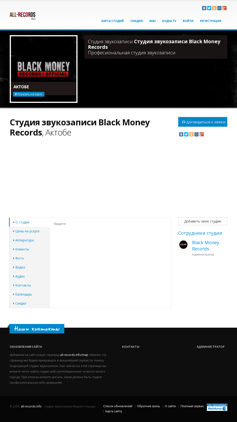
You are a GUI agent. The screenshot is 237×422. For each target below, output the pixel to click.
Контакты (22, 285)
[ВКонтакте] (204, 8)
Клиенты (21, 249)
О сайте (170, 406)
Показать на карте (29, 94)
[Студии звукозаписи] (22, 14)
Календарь (23, 294)
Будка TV (169, 21)
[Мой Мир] (219, 8)
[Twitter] (209, 8)
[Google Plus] (224, 8)
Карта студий (112, 21)
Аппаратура (24, 240)
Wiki (152, 21)
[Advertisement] (90, 180)
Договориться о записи (205, 122)
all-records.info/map (74, 355)
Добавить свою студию (202, 221)
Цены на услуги (26, 231)
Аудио (19, 276)
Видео (19, 267)
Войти (188, 21)
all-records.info (31, 406)
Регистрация (210, 21)
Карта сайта (113, 411)
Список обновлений (117, 406)
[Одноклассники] (214, 8)
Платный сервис (192, 406)
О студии (21, 222)
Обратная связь (148, 406)
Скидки (136, 21)
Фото (19, 258)
